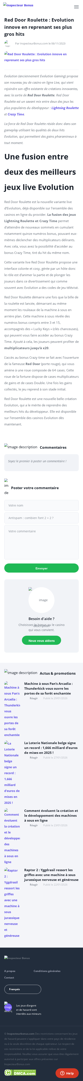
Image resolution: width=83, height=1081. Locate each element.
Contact (9, 977)
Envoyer (41, 568)
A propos (9, 971)
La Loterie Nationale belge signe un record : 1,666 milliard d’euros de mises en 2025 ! (50, 748)
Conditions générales (47, 971)
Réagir (34, 698)
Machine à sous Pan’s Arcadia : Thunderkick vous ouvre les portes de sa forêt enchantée (48, 688)
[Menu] (76, 6)
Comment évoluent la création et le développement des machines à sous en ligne (51, 815)
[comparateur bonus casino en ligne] (18, 5)
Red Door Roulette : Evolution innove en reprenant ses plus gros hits (39, 27)
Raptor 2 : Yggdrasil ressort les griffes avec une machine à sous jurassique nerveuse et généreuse (51, 875)
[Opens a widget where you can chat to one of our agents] (67, 1073)
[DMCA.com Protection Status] (20, 1072)
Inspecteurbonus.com (20, 1033)
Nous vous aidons (42, 641)
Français (14, 989)
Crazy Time (16, 114)
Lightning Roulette (65, 108)
